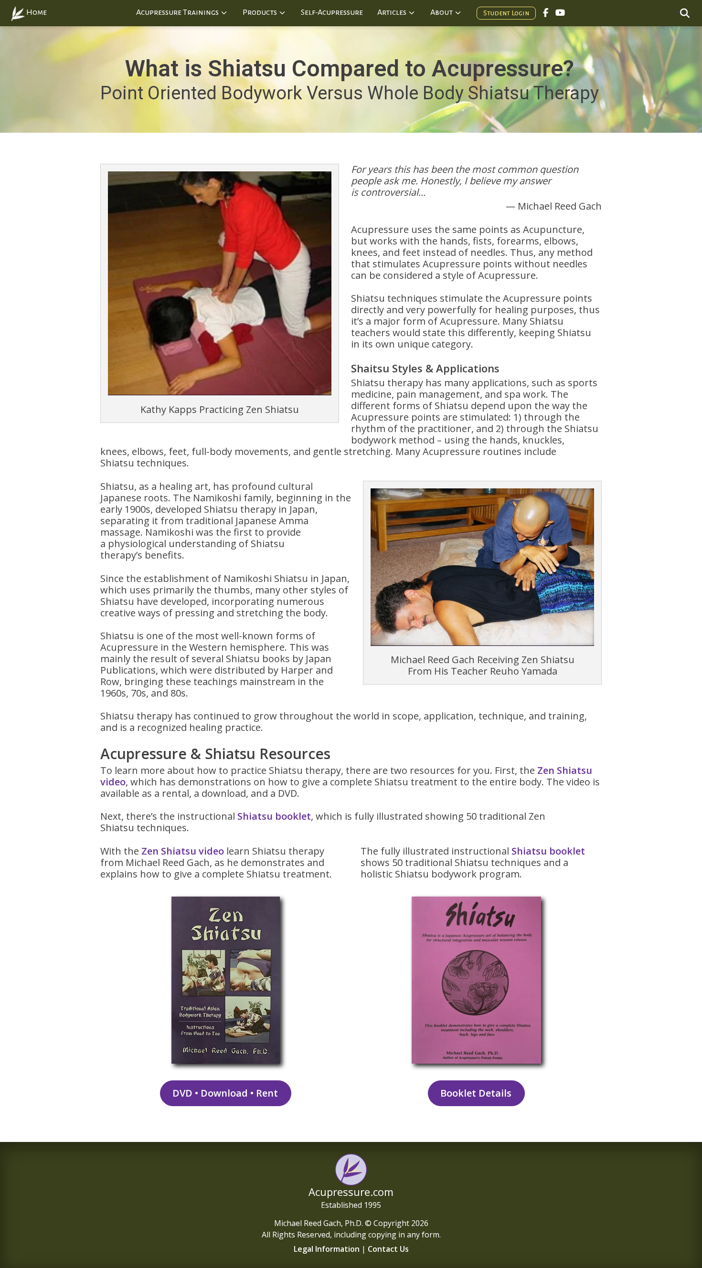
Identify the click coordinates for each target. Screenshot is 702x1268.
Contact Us (388, 1249)
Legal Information (327, 1249)
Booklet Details (475, 1093)
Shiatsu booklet (274, 816)
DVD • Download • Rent (225, 1093)
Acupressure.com (351, 1191)
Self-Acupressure (332, 12)
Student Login (506, 13)
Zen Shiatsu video (182, 851)
